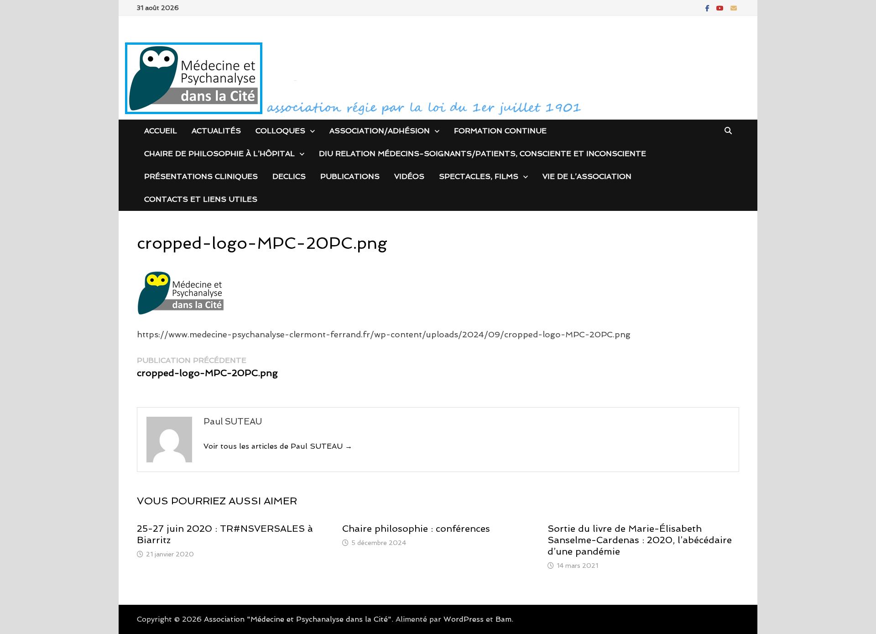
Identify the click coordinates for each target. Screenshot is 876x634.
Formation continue (500, 130)
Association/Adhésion (379, 130)
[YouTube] (721, 7)
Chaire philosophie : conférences (416, 528)
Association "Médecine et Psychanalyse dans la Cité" (297, 619)
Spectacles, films (478, 176)
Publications (350, 176)
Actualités (216, 130)
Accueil (160, 130)
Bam (503, 619)
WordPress (463, 619)
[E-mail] (733, 7)
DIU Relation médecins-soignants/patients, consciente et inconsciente (482, 153)
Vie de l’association (586, 176)
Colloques (280, 130)
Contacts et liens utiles (200, 199)
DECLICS (289, 176)
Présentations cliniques (201, 176)
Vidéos (409, 176)
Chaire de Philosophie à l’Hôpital (219, 153)
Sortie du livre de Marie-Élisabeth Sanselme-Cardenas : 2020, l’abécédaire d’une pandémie (640, 540)
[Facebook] (708, 7)
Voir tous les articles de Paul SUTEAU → (277, 446)
